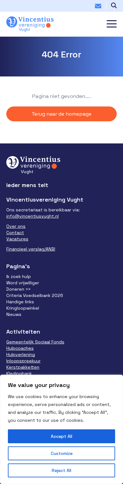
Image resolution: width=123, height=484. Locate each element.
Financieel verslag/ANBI (30, 249)
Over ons (16, 226)
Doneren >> (18, 289)
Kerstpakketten (22, 367)
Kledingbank (19, 373)
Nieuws (13, 314)
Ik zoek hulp (18, 276)
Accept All (61, 436)
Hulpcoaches (20, 348)
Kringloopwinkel (22, 308)
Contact (15, 232)
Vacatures (17, 239)
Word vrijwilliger (22, 283)
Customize (62, 453)
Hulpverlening (20, 354)
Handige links (20, 302)
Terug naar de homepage (61, 114)
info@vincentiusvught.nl (32, 216)
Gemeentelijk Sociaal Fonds (35, 342)
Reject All (61, 470)
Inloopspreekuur (23, 361)
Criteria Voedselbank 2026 (34, 295)
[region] (61, 429)
